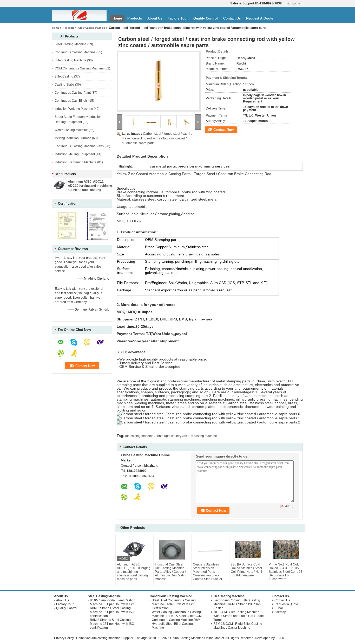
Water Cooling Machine (71, 130)
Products (134, 18)
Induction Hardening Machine (75, 162)
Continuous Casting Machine (75, 52)
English (297, 3)
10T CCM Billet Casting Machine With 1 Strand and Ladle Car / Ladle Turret (238, 616)
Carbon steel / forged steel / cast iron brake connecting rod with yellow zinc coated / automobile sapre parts (158, 138)
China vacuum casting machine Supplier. (105, 638)
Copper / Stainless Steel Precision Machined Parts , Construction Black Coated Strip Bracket (207, 572)
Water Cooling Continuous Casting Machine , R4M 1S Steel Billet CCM (177, 614)
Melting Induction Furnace (73, 138)
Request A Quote (259, 18)
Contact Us (232, 18)
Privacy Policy (64, 638)
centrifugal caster (168, 436)
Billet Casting (64, 76)
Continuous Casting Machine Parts (79, 146)
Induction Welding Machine (74, 109)
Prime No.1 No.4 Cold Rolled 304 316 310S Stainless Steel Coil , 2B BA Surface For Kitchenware (286, 572)
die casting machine (139, 436)
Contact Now (223, 130)
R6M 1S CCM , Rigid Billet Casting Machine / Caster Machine (237, 625)
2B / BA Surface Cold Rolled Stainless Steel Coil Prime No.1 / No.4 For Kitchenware (246, 570)
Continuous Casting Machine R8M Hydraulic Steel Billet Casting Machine (176, 623)
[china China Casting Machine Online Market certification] (67, 239)
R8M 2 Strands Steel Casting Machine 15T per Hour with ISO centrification (112, 612)
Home (117, 18)
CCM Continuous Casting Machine (79, 68)
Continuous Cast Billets (71, 100)
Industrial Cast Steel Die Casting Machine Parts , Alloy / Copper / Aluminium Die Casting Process (171, 572)
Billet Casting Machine (70, 60)
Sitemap (280, 612)
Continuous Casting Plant (73, 92)
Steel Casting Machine (91, 27)
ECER (279, 638)
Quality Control (205, 18)
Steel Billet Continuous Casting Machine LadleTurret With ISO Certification (174, 604)
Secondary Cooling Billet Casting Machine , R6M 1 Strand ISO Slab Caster (237, 604)
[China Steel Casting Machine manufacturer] (79, 15)
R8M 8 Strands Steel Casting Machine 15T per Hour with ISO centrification (112, 623)
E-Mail (279, 608)
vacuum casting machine (199, 436)
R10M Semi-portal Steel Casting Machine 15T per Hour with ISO (112, 602)
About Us (154, 18)
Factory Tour (178, 18)
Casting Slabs (64, 84)
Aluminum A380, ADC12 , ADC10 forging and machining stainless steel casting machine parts (133, 572)
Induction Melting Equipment (75, 154)
